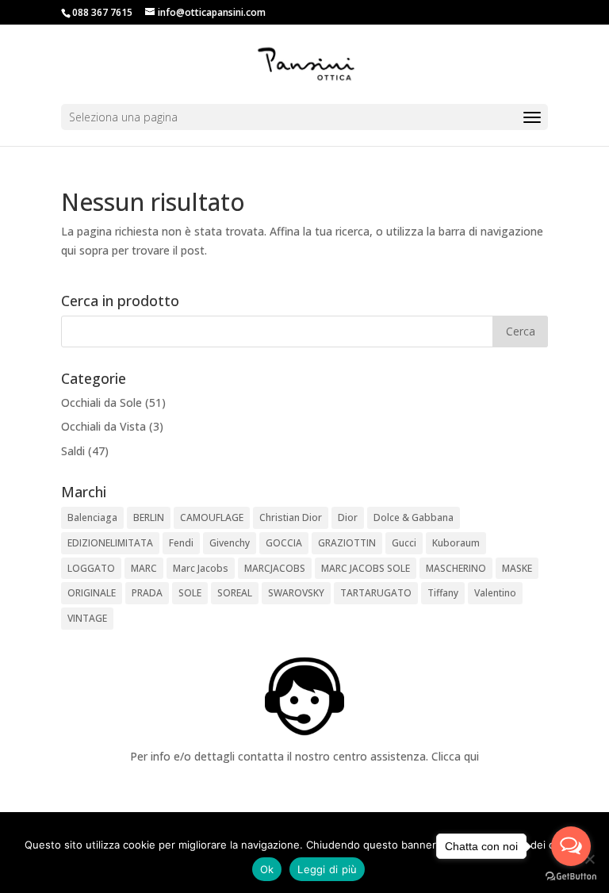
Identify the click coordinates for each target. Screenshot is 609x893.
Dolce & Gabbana (413, 517)
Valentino (495, 593)
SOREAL (234, 593)
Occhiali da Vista (103, 426)
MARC (144, 568)
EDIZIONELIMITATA (110, 543)
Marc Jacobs (200, 568)
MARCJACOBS (274, 568)
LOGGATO (91, 568)
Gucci (404, 543)
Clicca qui (455, 756)
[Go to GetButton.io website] (571, 877)
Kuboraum (456, 543)
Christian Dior (290, 517)
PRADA (147, 593)
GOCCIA (284, 543)
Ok (267, 869)
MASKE (517, 568)
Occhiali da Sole (101, 402)
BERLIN (148, 517)
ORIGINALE (91, 593)
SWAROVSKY (296, 593)
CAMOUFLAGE (211, 517)
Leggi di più (327, 869)
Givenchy (229, 543)
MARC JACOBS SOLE (365, 568)
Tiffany (442, 593)
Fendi (181, 543)
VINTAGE (87, 618)
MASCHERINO (456, 568)
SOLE (189, 593)
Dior (348, 517)
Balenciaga (92, 517)
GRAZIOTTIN (347, 543)
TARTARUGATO (376, 593)
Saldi (73, 450)
